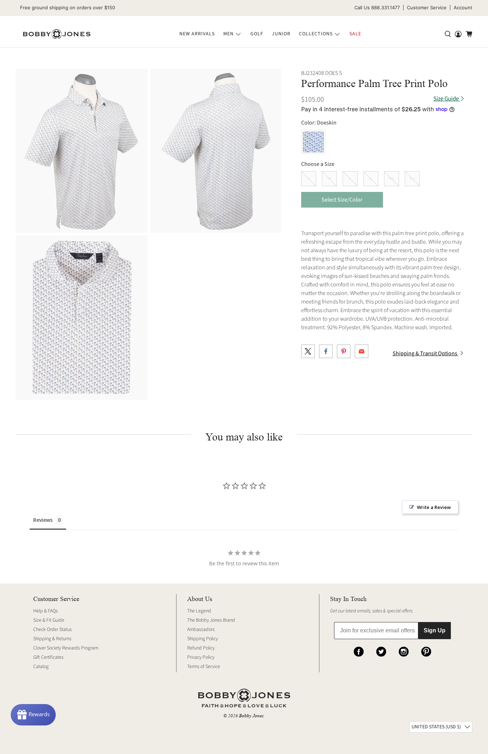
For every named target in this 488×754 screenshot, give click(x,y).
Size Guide (446, 99)
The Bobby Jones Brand (211, 620)
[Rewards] (33, 714)
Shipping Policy (202, 638)
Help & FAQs (45, 611)
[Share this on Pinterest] (343, 351)
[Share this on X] (308, 351)
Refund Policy (201, 648)
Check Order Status (52, 629)
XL (371, 178)
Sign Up (434, 630)
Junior (281, 33)
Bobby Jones (251, 715)
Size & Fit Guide (48, 620)
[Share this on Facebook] (326, 351)
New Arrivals (197, 33)
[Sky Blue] (313, 142)
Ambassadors (201, 629)
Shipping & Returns (52, 638)
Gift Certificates (48, 657)
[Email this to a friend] (361, 351)
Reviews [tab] (43, 519)
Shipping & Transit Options (425, 353)
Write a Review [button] (434, 507)
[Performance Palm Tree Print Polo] (82, 151)
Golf (256, 33)
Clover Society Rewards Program (65, 648)
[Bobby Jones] (56, 34)
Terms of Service (203, 666)
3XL (412, 178)
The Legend (199, 611)
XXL (391, 178)
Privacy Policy (200, 657)
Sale (355, 33)
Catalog (41, 666)
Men (228, 33)
